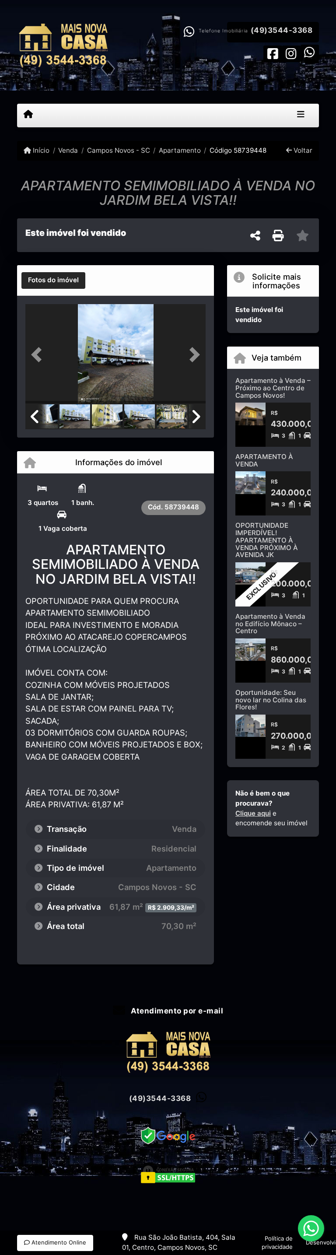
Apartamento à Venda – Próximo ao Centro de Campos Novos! (273, 387)
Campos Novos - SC (118, 150)
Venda (68, 150)
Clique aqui (253, 813)
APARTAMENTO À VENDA (264, 460)
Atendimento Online (58, 1242)
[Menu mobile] (28, 115)
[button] (38, 354)
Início (40, 150)
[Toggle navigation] (300, 115)
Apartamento (180, 150)
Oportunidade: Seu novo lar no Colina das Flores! (270, 699)
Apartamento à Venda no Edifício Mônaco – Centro (270, 623)
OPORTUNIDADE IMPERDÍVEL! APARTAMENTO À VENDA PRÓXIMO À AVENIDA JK (266, 540)
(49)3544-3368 (282, 30)
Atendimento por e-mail (176, 1010)
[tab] (53, 280)
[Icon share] (272, 53)
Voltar (302, 150)
